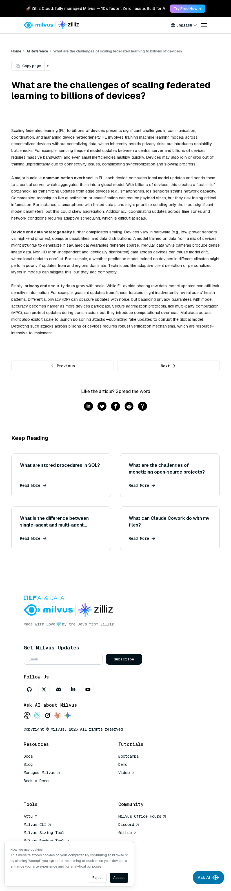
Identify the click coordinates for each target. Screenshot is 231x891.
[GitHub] (29, 689)
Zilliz (107, 624)
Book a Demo (36, 780)
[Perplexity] (37, 716)
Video (124, 772)
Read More (30, 485)
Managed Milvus (39, 772)
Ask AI (204, 877)
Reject (97, 877)
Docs (28, 756)
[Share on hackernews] (142, 407)
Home (16, 51)
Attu (28, 816)
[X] (44, 689)
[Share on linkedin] (88, 407)
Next (165, 365)
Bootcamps (128, 756)
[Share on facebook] (115, 407)
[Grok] (47, 716)
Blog (28, 764)
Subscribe (124, 659)
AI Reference (37, 51)
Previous (66, 365)
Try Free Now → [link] (188, 8)
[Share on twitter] (101, 407)
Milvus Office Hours (139, 816)
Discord (126, 824)
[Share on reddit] (129, 407)
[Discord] (58, 689)
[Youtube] (88, 689)
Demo (122, 764)
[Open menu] (204, 25)
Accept (119, 877)
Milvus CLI (35, 824)
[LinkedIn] (73, 689)
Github (125, 832)
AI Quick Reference (44, 788)
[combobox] (184, 25)
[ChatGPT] (27, 716)
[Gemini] (67, 716)
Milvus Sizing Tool (44, 832)
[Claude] (57, 716)
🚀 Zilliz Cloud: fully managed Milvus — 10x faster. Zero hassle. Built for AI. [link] (96, 8)
